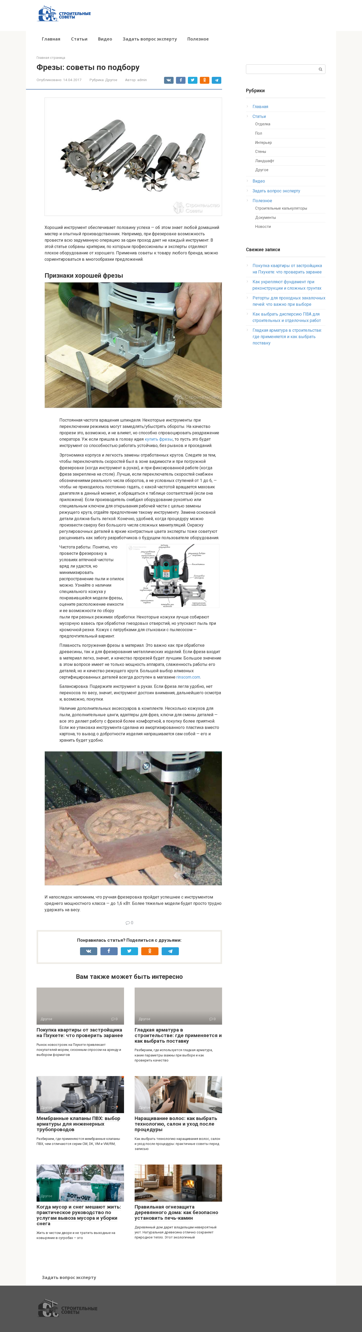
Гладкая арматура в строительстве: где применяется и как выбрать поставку (178, 1035)
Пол (258, 133)
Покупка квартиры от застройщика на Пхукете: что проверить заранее (80, 1032)
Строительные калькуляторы (281, 208)
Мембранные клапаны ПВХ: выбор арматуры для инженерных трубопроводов (78, 1123)
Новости (263, 226)
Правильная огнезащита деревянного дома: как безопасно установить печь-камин (176, 1212)
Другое (111, 80)
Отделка (262, 124)
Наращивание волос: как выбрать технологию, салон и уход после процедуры (176, 1123)
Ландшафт (264, 161)
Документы (265, 217)
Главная (51, 39)
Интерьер (263, 142)
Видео (105, 39)
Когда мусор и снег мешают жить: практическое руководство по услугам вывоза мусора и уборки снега (79, 1215)
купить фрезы (159, 439)
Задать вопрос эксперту (150, 39)
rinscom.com (188, 677)
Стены (260, 151)
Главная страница (51, 58)
